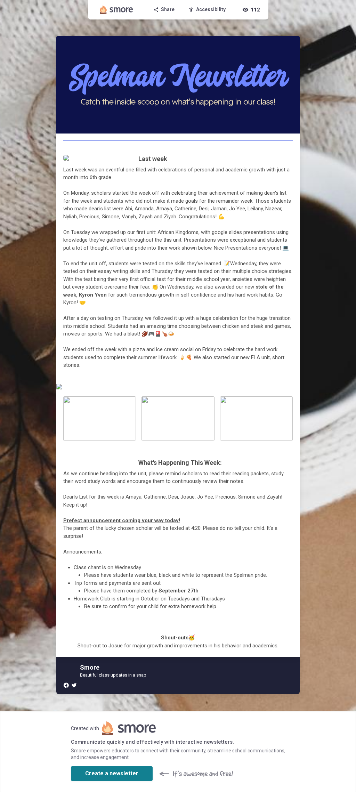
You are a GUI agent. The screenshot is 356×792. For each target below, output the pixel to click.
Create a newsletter (111, 773)
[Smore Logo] (116, 9)
